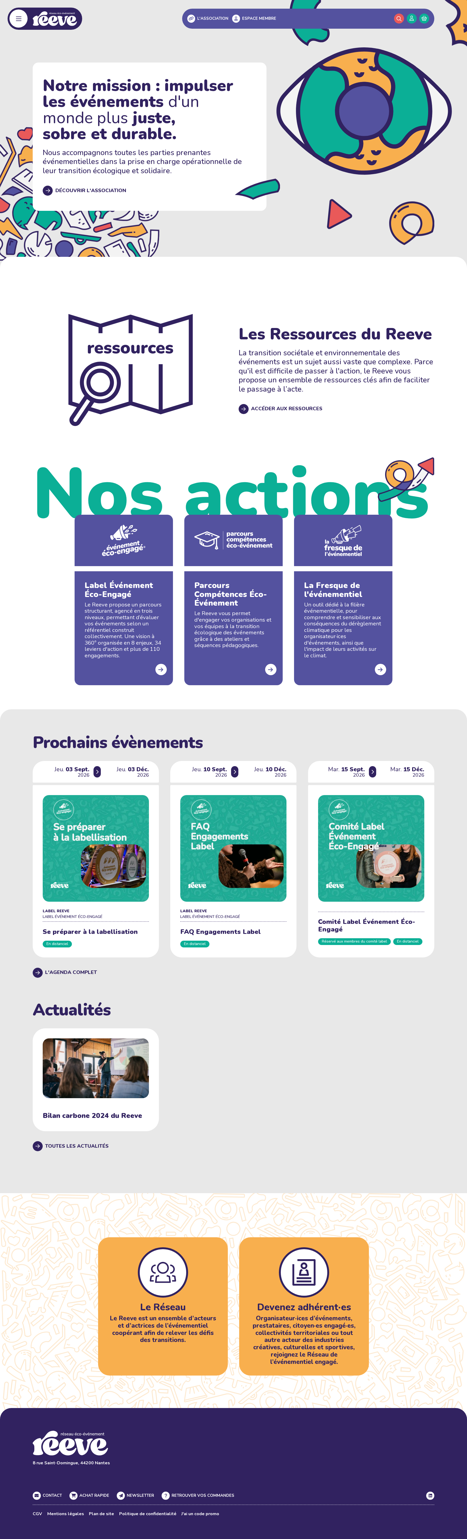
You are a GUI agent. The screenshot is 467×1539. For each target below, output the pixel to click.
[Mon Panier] (424, 19)
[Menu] (18, 18)
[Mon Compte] (412, 19)
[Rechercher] (399, 19)
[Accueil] (55, 18)
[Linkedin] (430, 1496)
